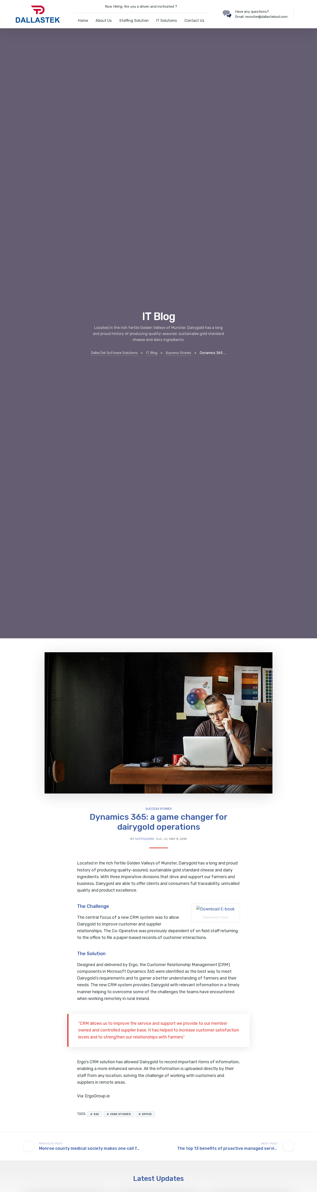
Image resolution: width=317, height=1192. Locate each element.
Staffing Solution (134, 20)
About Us (104, 20)
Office (147, 1114)
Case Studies (120, 1114)
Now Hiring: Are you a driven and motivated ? (141, 6)
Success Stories (159, 808)
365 (96, 1114)
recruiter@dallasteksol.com (266, 17)
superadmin (144, 839)
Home (83, 20)
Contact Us (194, 20)
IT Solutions (166, 20)
